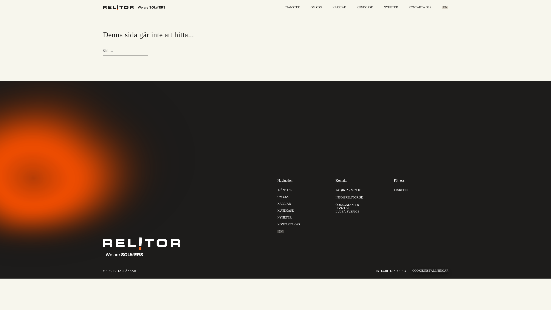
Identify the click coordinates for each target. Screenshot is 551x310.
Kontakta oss (420, 7)
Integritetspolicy (391, 271)
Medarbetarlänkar (119, 271)
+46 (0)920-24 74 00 (348, 190)
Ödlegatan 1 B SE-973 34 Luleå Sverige (347, 208)
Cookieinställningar (430, 270)
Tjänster (292, 7)
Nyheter (391, 7)
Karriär (339, 7)
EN (445, 7)
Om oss (316, 7)
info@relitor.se (349, 197)
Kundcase (365, 7)
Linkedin (401, 190)
